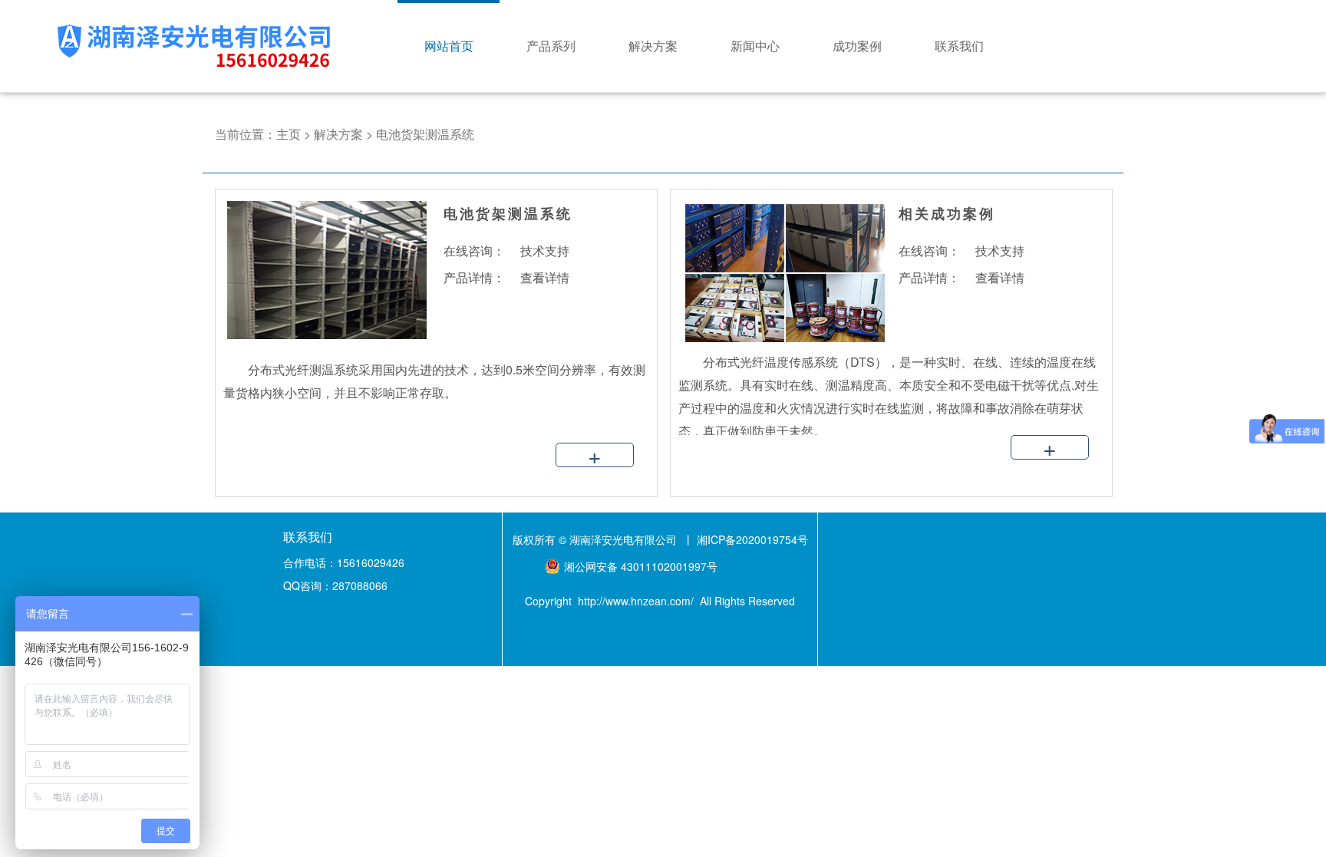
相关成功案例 (947, 213)
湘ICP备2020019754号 (752, 539)
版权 (523, 539)
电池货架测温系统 (425, 134)
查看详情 (544, 277)
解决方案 (338, 134)
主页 (288, 134)
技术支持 (544, 250)
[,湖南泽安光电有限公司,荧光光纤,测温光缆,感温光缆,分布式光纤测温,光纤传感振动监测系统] (778, 338)
